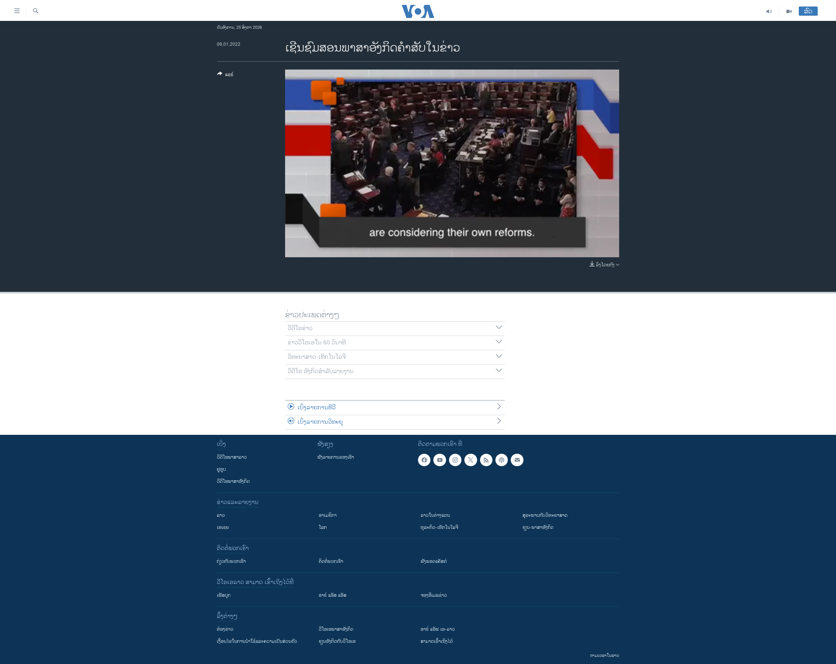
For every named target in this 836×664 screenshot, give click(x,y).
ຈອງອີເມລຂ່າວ (434, 595)
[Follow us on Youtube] (439, 460)
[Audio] (769, 11)
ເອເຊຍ (223, 527)
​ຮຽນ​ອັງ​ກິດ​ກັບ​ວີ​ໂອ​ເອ (337, 641)
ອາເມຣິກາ (328, 515)
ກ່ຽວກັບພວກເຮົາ (231, 561)
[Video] (789, 11)
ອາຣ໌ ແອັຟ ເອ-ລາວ (438, 629)
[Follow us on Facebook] (424, 460)
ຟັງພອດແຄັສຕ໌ (434, 561)
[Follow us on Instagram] (455, 460)
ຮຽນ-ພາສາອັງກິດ (538, 527)
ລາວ (221, 515)
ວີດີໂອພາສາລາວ (232, 457)
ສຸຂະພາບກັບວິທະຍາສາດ (545, 515)
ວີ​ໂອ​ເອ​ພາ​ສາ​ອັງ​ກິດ (336, 629)
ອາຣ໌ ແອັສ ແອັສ (332, 595)
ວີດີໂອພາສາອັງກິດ (233, 481)
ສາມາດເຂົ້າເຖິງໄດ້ (437, 641)
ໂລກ (323, 527)
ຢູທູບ (221, 469)
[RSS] (486, 460)
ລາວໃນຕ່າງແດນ (435, 515)
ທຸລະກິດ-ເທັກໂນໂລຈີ (439, 527)
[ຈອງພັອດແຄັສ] (517, 460)
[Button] (225, 76)
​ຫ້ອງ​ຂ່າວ (225, 629)
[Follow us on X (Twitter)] (470, 460)
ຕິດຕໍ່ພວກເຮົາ (331, 561)
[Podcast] (501, 460)
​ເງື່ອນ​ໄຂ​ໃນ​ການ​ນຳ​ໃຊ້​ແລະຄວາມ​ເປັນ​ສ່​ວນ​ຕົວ (257, 641)
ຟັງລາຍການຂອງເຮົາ (335, 457)
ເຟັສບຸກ (224, 595)
